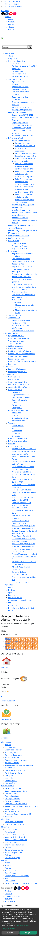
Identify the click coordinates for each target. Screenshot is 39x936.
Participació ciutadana (14, 822)
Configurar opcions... (9, 928)
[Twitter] (3, 13)
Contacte (5, 11)
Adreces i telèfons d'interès (16, 840)
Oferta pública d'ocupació (15, 770)
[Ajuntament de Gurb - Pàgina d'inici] (14, 41)
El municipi (5, 827)
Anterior (4, 701)
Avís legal (8, 899)
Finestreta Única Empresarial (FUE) (19, 814)
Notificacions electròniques (16, 804)
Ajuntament (6, 742)
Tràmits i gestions (12, 796)
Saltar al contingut (11, 4)
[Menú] (2, 51)
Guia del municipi (12, 842)
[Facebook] (7, 13)
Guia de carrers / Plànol (14, 834)
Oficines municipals (13, 793)
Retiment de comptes (13, 755)
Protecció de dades (12, 896)
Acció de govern (11, 752)
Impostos (9, 816)
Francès (11, 29)
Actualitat (5, 860)
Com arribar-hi (11, 829)
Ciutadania (5, 819)
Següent (11, 701)
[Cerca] (30, 47)
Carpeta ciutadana (12, 801)
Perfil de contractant (13, 773)
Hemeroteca (10, 881)
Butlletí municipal (12, 873)
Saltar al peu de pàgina (12, 6)
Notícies (8, 646)
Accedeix (4, 667)
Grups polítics (10, 747)
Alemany (11, 27)
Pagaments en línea (13, 788)
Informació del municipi (14, 845)
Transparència (10, 783)
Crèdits (8, 891)
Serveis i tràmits (7, 786)
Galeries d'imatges (12, 858)
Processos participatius (14, 824)
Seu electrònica (11, 780)
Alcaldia (8, 745)
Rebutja (10, 933)
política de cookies (22, 925)
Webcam (8, 855)
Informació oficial (12, 757)
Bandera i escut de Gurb (15, 850)
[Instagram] (14, 13)
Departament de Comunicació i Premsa (21, 883)
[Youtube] (11, 13)
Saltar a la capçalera (11, 1)
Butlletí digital (10, 870)
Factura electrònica (12, 811)
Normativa (9, 778)
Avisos (7, 644)
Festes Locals (10, 832)
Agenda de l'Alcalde (13, 641)
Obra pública (10, 775)
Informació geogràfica (14, 852)
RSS (6, 878)
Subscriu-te (6, 719)
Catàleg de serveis (12, 798)
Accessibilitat (10, 901)
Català (10, 19)
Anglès (11, 24)
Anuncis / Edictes (12, 762)
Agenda (8, 638)
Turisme (8, 847)
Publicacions (10, 649)
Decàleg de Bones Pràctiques (17, 875)
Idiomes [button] (8, 17)
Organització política (13, 750)
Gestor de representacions (16, 791)
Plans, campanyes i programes (17, 760)
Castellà (11, 22)
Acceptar (28, 933)
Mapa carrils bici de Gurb (15, 837)
